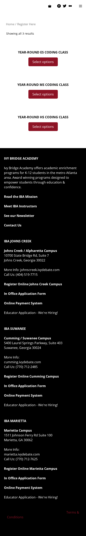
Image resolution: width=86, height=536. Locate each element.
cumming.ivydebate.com (22, 362)
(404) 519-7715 (27, 274)
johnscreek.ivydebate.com (40, 270)
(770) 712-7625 (27, 459)
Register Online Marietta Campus (30, 468)
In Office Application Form (25, 293)
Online (23, 376)
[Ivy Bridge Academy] (6, 6)
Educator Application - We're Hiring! (31, 313)
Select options (43, 62)
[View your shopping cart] (49, 6)
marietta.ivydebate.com (22, 454)
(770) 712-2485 (27, 367)
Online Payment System (23, 303)
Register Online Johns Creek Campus (33, 284)
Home (10, 24)
